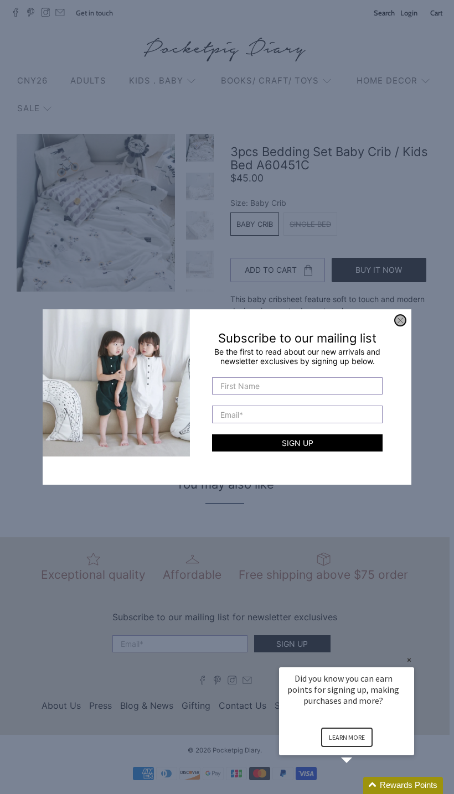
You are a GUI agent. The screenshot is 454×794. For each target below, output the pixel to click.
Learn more (347, 737)
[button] (360, 785)
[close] (400, 320)
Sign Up (297, 443)
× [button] (409, 660)
